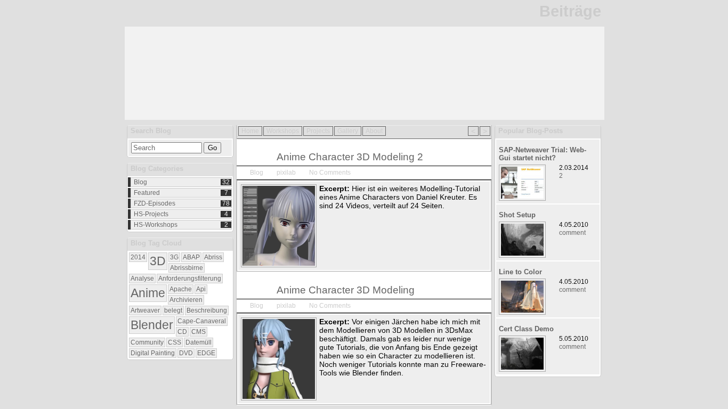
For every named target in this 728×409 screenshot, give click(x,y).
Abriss (213, 257)
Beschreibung (207, 310)
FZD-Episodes (154, 203)
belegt (173, 310)
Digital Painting (153, 353)
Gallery (347, 131)
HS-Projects (151, 214)
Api (201, 289)
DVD (186, 353)
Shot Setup (517, 215)
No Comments (330, 172)
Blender (152, 325)
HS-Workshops (155, 225)
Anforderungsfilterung (189, 278)
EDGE (206, 353)
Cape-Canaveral (201, 321)
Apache (180, 289)
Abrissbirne (186, 268)
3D (158, 261)
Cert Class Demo (526, 329)
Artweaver (145, 310)
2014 (138, 257)
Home (250, 131)
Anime (148, 293)
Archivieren (186, 300)
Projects (318, 131)
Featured (147, 193)
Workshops (282, 131)
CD (182, 332)
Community (147, 342)
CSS (174, 342)
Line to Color (520, 272)
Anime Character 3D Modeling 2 (350, 156)
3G (174, 257)
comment (572, 233)
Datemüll (198, 342)
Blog (140, 182)
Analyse (142, 278)
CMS (198, 332)
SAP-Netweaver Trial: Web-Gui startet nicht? (542, 154)
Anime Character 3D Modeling (346, 290)
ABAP (191, 257)
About (374, 131)
